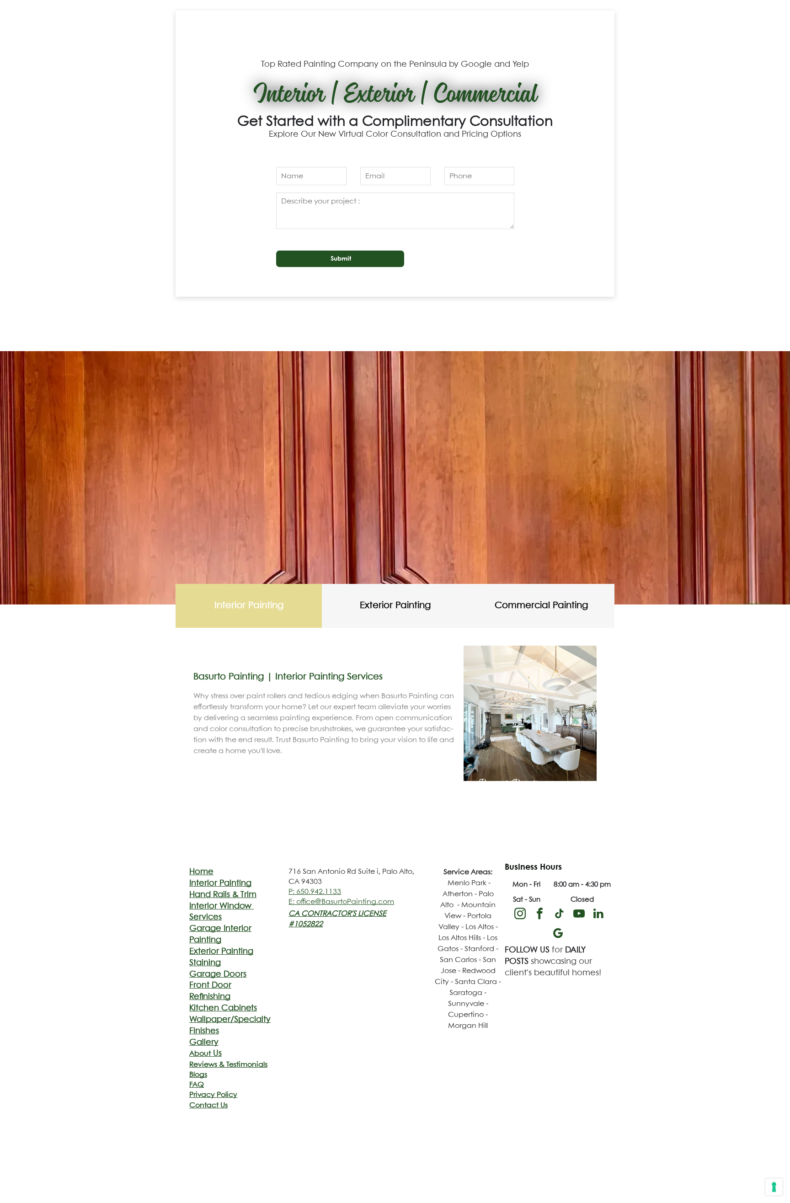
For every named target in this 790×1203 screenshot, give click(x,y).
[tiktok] (559, 915)
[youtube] (578, 915)
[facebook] (539, 915)
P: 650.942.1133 (314, 891)
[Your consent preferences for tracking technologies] (774, 1187)
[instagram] (519, 915)
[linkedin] (598, 915)
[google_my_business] (557, 934)
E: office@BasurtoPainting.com (341, 901)
